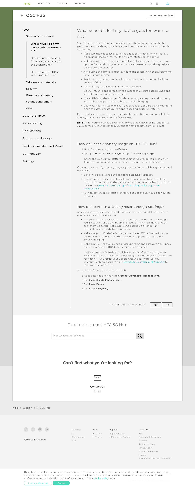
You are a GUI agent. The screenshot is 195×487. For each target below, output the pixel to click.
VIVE (74, 441)
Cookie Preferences (148, 451)
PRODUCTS (44, 3)
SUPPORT (80, 3)
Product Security (147, 444)
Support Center (117, 433)
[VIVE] (167, 3)
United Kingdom (36, 439)
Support (27, 408)
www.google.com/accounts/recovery (144, 262)
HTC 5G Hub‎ (44, 408)
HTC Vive (97, 437)
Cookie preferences (38, 483)
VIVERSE (62, 3)
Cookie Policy (101, 478)
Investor (143, 441)
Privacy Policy (146, 448)
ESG (141, 433)
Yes (156, 304)
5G (73, 433)
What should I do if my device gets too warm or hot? (46, 47)
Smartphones (78, 437)
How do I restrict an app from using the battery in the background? (46, 61)
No (167, 304)
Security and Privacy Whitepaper (155, 458)
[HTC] (27, 3)
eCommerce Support (120, 437)
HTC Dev (97, 433)
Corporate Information (150, 437)
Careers (142, 455)
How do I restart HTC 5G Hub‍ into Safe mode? (45, 74)
